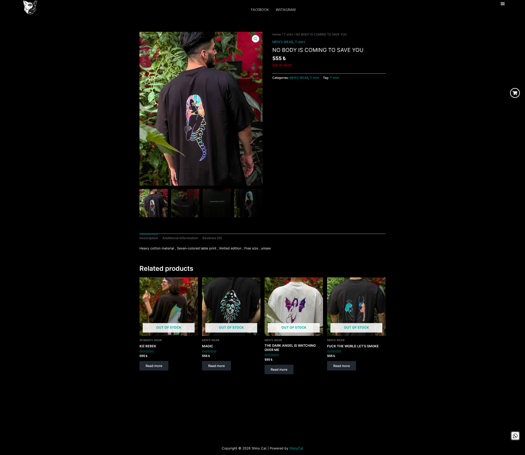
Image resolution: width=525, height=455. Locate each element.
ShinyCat (296, 448)
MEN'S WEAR (282, 42)
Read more (154, 366)
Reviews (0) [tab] (212, 238)
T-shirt (288, 34)
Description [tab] (148, 238)
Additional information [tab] (180, 238)
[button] (502, 3)
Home (276, 34)
